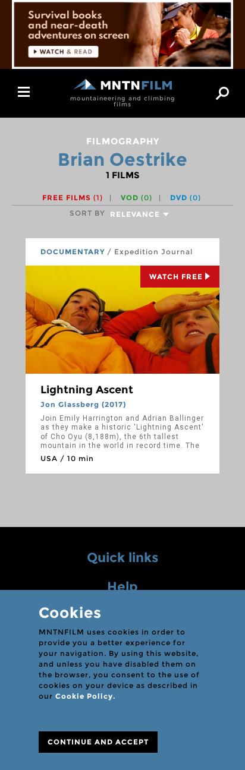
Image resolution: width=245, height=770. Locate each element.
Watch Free (176, 276)
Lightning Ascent (86, 389)
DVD (185, 197)
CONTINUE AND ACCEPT (98, 741)
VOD (136, 197)
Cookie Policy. (85, 696)
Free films (72, 197)
